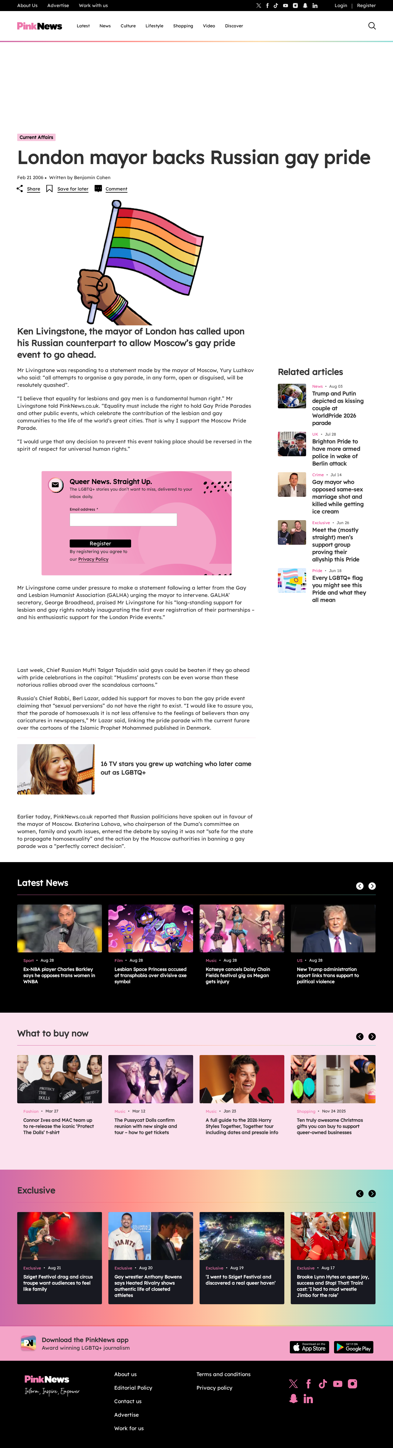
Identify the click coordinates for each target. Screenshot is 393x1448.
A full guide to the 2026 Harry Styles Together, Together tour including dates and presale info (242, 1126)
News (105, 26)
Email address (91, 509)
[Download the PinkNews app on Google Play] (353, 1347)
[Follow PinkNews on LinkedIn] (315, 5)
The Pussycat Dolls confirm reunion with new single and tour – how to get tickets (146, 1126)
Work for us (129, 1428)
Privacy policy (214, 1387)
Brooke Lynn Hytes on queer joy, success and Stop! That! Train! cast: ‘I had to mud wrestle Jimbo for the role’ (333, 1286)
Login (341, 5)
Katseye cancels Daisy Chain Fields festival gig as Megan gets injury (238, 975)
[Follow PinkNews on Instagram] (352, 1385)
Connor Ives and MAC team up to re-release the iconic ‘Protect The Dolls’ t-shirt (58, 1126)
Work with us (93, 5)
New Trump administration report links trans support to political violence (328, 975)
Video (209, 26)
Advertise (58, 5)
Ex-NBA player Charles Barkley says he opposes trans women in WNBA (59, 975)
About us (125, 1374)
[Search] (372, 25)
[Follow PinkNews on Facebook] (308, 1385)
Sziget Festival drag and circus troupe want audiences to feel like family (58, 1283)
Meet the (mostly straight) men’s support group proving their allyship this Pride (336, 544)
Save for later (72, 189)
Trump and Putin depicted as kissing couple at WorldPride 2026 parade (338, 408)
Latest (83, 26)
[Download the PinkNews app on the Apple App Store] (309, 1347)
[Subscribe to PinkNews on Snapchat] (293, 1400)
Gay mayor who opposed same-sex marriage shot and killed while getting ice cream (338, 496)
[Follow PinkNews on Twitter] (293, 1385)
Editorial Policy (133, 1387)
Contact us (128, 1401)
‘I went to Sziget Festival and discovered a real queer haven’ (241, 1280)
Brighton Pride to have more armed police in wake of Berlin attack (336, 452)
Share (33, 189)
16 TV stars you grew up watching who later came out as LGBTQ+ (176, 768)
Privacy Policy (93, 559)
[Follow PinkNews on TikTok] (323, 1385)
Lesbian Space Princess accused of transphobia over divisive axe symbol (151, 975)
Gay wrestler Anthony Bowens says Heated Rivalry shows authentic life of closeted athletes (148, 1286)
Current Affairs (36, 137)
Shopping (183, 26)
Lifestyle (154, 26)
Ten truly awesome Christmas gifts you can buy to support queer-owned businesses (330, 1126)
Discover (234, 26)
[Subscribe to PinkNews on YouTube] (338, 1385)
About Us (27, 5)
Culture (128, 26)
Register (366, 5)
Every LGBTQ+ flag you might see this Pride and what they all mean (339, 588)
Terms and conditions (223, 1374)
